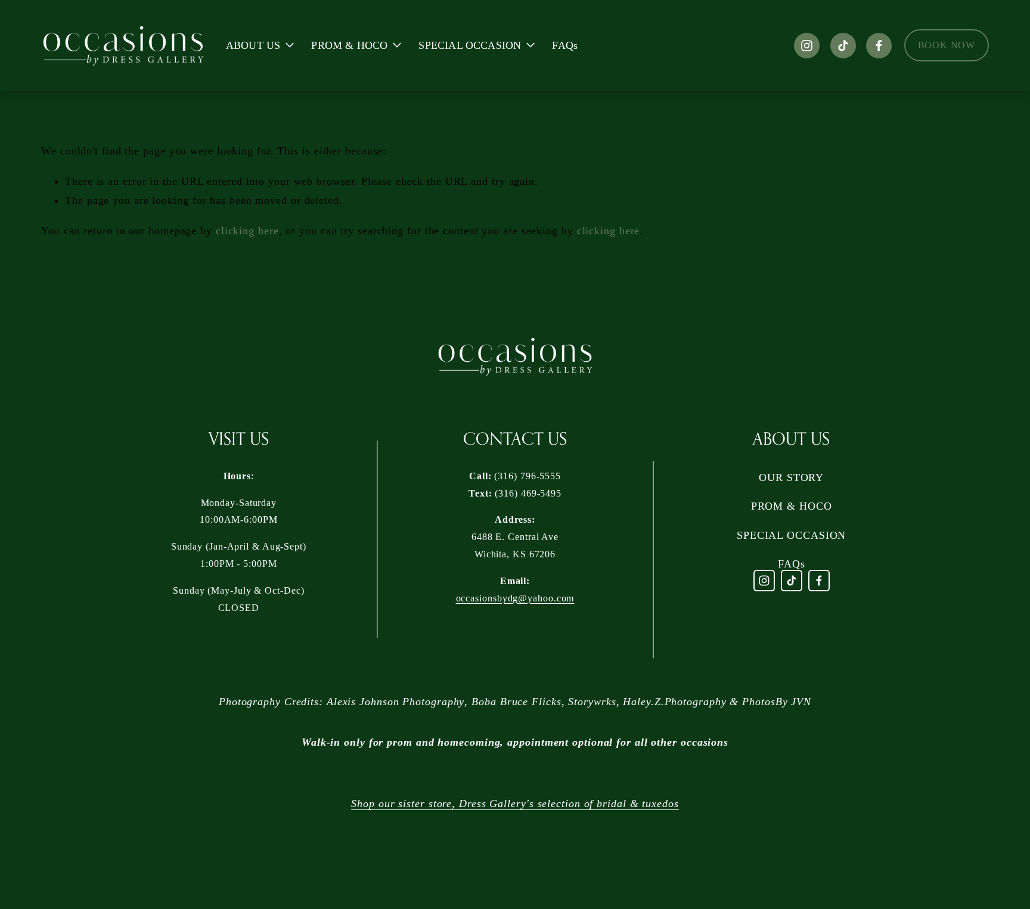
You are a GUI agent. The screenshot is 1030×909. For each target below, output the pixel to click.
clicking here (247, 231)
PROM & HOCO (791, 506)
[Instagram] (807, 45)
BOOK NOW (946, 45)
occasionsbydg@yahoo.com (515, 598)
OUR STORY (791, 477)
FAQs (565, 45)
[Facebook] (879, 45)
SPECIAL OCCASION (791, 535)
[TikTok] (843, 45)
